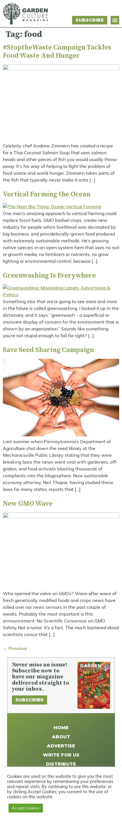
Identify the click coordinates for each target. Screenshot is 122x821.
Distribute (61, 764)
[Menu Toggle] (115, 20)
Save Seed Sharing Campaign (48, 350)
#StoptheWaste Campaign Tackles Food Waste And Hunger (57, 51)
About (61, 736)
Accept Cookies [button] (25, 808)
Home (61, 727)
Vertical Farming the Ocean (47, 194)
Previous (15, 648)
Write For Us (61, 755)
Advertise (61, 746)
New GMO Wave (27, 503)
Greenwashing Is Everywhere (49, 275)
